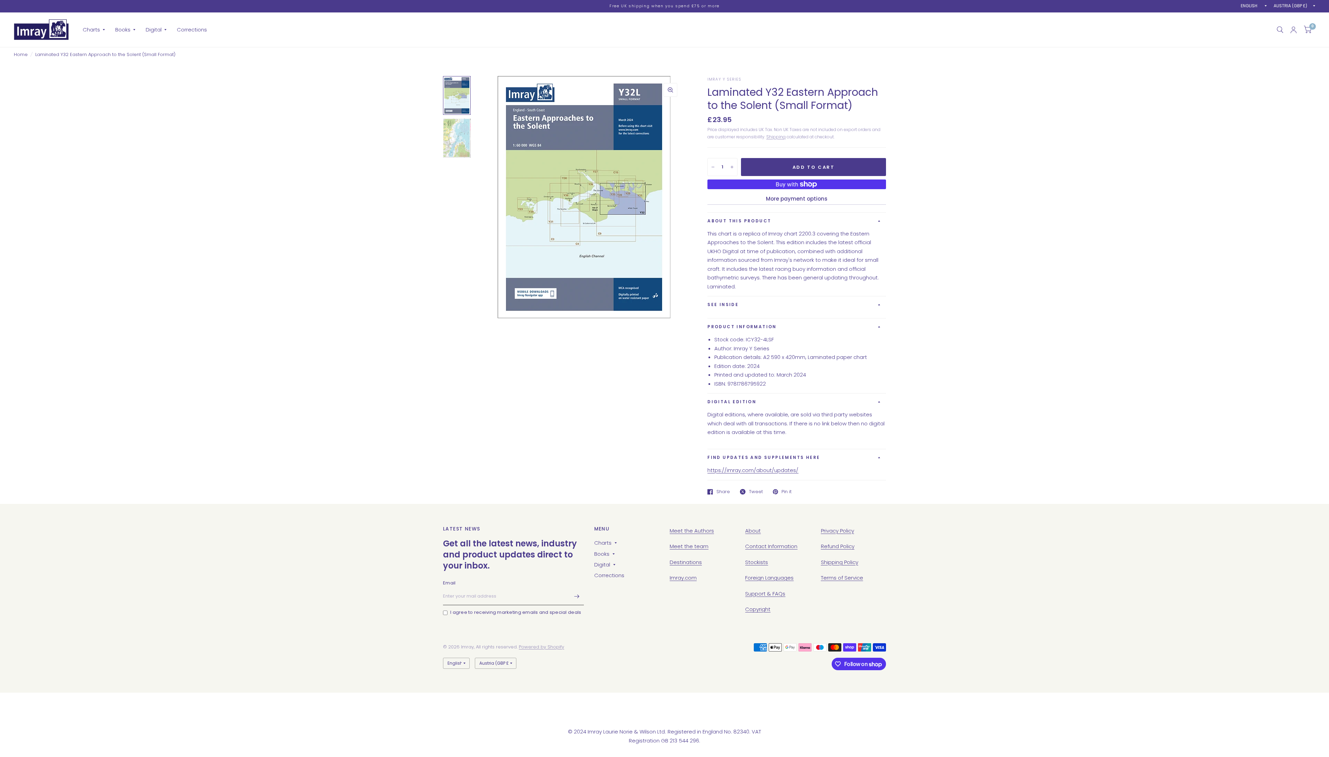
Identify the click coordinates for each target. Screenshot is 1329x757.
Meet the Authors (692, 530)
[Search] (1280, 29)
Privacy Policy (837, 530)
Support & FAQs (765, 593)
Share (723, 492)
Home (21, 54)
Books (122, 29)
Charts (91, 29)
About (753, 530)
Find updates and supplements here (763, 457)
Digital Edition (731, 402)
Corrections (192, 29)
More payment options (797, 198)
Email (449, 583)
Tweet (756, 492)
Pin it (786, 492)
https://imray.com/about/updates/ (752, 470)
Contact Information (771, 546)
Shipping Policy (839, 562)
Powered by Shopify (541, 647)
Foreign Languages (769, 577)
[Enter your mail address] (577, 596)
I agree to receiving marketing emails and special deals (515, 612)
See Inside (723, 304)
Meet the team (689, 546)
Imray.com (683, 577)
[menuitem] (94, 30)
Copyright (757, 609)
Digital (154, 29)
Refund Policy (838, 546)
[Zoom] (670, 90)
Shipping (776, 137)
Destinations (686, 562)
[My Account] (1293, 29)
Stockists (756, 562)
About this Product (739, 221)
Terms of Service (842, 577)
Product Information (742, 327)
